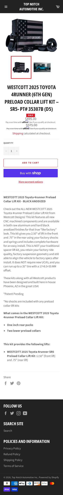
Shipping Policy (13, 460)
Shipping (17, 133)
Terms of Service (13, 466)
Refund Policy (12, 454)
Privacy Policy (12, 448)
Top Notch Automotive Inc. (31, 6)
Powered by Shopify (49, 477)
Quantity (8, 143)
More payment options (31, 182)
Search (8, 431)
